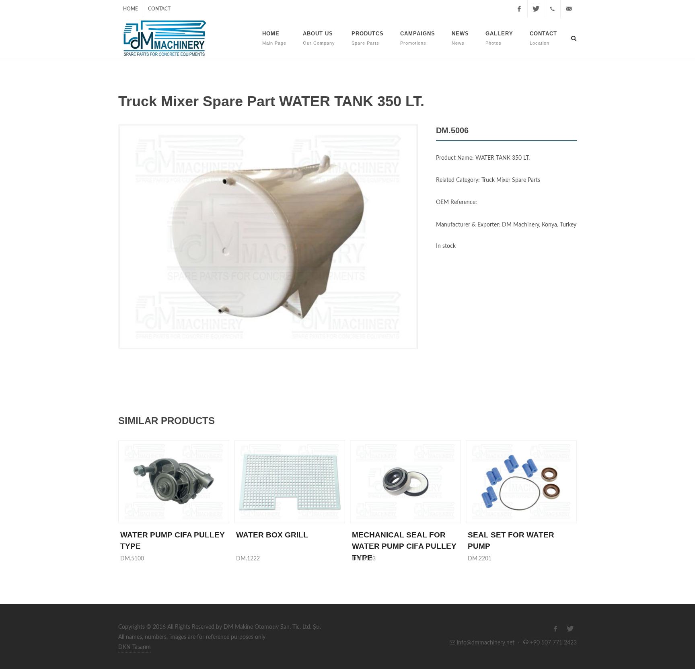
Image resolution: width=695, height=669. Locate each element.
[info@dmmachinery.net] (569, 9)
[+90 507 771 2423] (552, 9)
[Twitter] (536, 9)
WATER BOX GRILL (272, 535)
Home (130, 8)
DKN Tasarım (134, 647)
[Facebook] (519, 9)
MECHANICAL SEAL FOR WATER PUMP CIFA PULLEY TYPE (404, 546)
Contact (159, 8)
